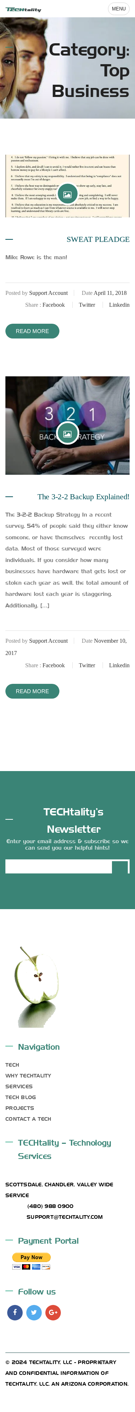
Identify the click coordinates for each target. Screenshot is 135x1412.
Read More (32, 331)
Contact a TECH (28, 1118)
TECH (12, 1064)
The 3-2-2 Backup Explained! (83, 496)
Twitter (87, 305)
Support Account (48, 293)
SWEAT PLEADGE (98, 239)
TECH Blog (20, 1096)
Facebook (54, 305)
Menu (119, 9)
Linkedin (119, 305)
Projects (19, 1107)
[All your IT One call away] (23, 8)
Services (19, 1085)
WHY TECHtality (28, 1075)
